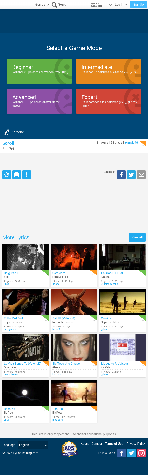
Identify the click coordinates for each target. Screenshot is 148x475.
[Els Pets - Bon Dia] (74, 393)
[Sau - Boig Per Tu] (25, 257)
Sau (6, 276)
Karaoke (18, 132)
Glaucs (56, 367)
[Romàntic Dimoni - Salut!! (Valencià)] (74, 302)
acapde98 (131, 142)
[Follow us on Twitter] (131, 453)
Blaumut (106, 276)
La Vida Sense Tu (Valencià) (22, 363)
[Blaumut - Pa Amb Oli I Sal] (122, 257)
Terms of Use (114, 444)
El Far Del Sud (13, 318)
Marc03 (56, 329)
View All (137, 237)
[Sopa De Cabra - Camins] (122, 302)
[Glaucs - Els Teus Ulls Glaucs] (74, 347)
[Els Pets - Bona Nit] (25, 393)
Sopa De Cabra (13, 322)
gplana (56, 284)
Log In (119, 4)
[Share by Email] (141, 174)
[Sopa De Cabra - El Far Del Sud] (25, 302)
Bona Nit (9, 409)
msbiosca (57, 419)
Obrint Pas (10, 367)
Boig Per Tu (11, 273)
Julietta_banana (109, 284)
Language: (9, 445)
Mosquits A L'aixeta (114, 363)
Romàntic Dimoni (62, 322)
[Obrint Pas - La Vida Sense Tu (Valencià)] (25, 347)
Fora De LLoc (60, 276)
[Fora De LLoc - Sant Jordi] (74, 257)
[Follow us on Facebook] (121, 453)
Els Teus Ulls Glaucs (66, 363)
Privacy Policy (136, 444)
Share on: (110, 171)
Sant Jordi (59, 273)
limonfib (56, 374)
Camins (106, 318)
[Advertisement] (74, 21)
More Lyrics (15, 237)
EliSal (7, 284)
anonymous (10, 329)
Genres (40, 4)
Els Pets (9, 149)
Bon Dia (57, 409)
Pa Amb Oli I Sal (112, 273)
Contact (97, 444)
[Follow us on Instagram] (141, 453)
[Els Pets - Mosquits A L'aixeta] (122, 347)
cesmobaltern (11, 374)
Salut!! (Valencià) (63, 318)
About (85, 444)
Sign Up (138, 4)
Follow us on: (107, 453)
